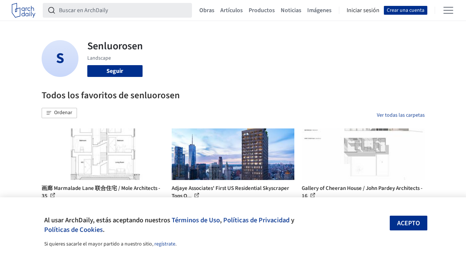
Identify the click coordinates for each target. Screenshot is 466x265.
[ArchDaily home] (23, 10)
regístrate (164, 244)
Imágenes (319, 10)
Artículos (231, 10)
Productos (262, 10)
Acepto (408, 223)
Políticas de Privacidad (256, 220)
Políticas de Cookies (73, 229)
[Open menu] (448, 10)
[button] (59, 113)
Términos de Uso (196, 220)
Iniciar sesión (363, 10)
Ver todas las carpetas (401, 115)
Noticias (291, 10)
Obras (206, 10)
